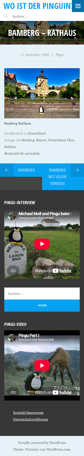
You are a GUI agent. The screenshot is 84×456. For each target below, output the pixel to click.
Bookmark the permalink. (22, 153)
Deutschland (36, 133)
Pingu (60, 54)
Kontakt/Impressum (28, 412)
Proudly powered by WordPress (42, 442)
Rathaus (10, 146)
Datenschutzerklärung (30, 419)
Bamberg (28, 140)
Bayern (41, 140)
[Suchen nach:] (30, 16)
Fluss (70, 140)
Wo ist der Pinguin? (38, 5)
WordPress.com (58, 449)
